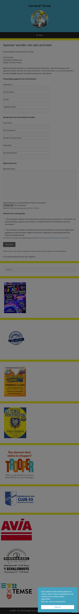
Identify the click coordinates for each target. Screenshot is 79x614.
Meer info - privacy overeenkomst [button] (53, 601)
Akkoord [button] (58, 607)
